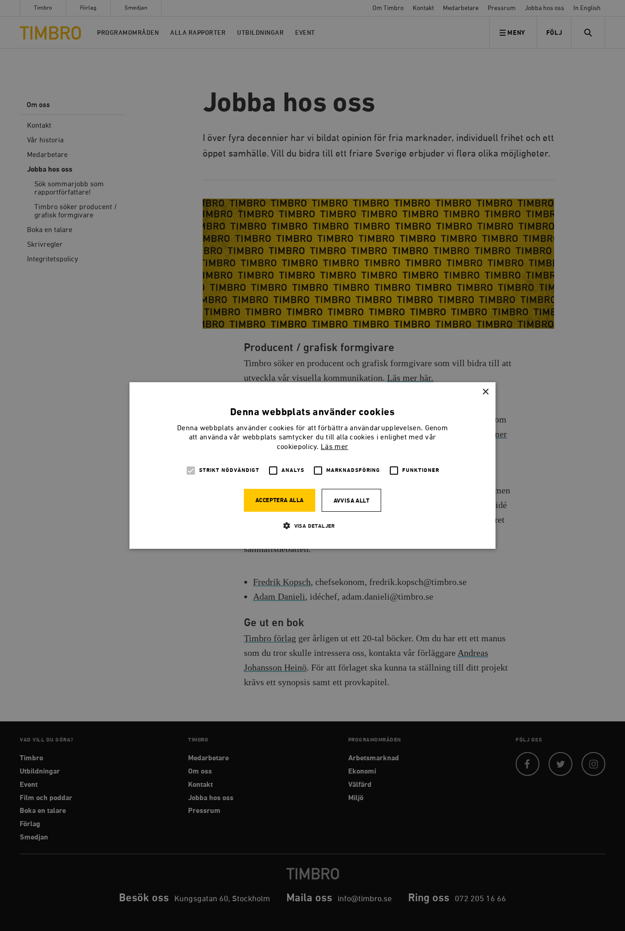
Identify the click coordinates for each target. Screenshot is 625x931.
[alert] (312, 465)
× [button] (485, 392)
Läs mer (334, 447)
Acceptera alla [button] (279, 500)
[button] (312, 525)
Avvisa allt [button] (351, 501)
